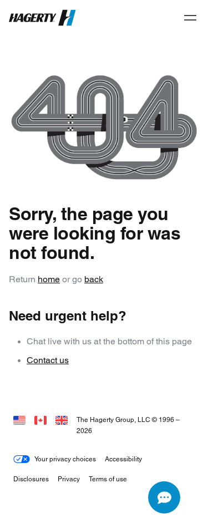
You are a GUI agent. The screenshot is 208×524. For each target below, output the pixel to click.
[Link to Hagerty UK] (61, 419)
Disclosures (31, 478)
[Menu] (190, 17)
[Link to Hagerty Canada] (40, 419)
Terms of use (108, 478)
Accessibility (123, 458)
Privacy (69, 478)
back (93, 279)
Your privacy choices (65, 458)
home (49, 279)
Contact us (48, 360)
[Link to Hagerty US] (19, 419)
